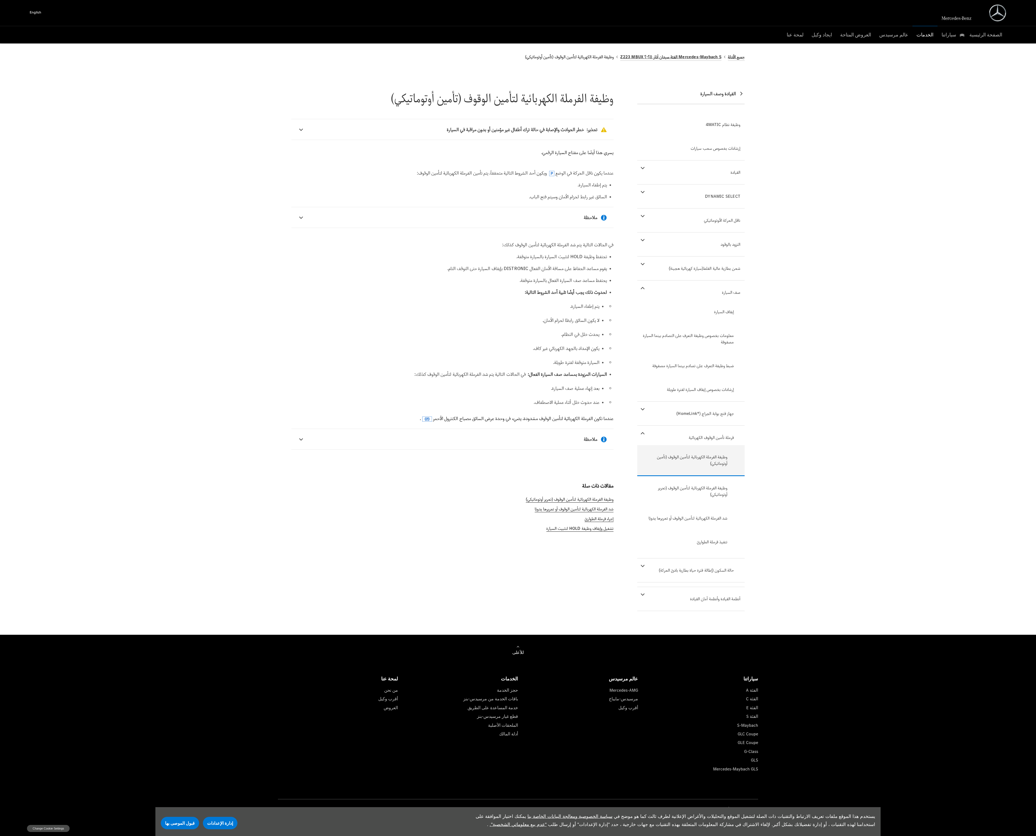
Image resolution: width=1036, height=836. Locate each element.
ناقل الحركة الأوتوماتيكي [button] (722, 220)
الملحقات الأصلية (503, 725)
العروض (391, 708)
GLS (754, 760)
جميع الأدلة (736, 57)
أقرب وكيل (628, 708)
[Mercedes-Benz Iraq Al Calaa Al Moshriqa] (997, 13)
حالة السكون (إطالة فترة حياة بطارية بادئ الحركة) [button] (696, 570)
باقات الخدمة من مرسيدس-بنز (490, 699)
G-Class (751, 751)
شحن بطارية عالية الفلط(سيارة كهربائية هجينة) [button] (704, 268)
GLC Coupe (748, 734)
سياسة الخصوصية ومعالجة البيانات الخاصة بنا (569, 816)
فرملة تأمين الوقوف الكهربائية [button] (711, 437)
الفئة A (752, 690)
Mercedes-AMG (623, 690)
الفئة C (752, 699)
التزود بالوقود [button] (730, 244)
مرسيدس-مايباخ (623, 699)
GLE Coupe (748, 742)
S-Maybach (747, 725)
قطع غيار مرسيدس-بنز (497, 716)
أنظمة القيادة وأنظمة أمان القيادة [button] (715, 599)
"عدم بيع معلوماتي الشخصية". (518, 824)
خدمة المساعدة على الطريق (493, 708)
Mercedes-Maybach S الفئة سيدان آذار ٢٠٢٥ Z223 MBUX (670, 57)
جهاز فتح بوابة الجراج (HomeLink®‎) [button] (705, 413)
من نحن (391, 690)
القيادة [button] (735, 172)
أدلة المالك (508, 734)
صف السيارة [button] (731, 292)
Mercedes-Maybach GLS (735, 769)
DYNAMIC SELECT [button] (722, 196)
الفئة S (752, 716)
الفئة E (752, 708)
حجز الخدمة (507, 690)
